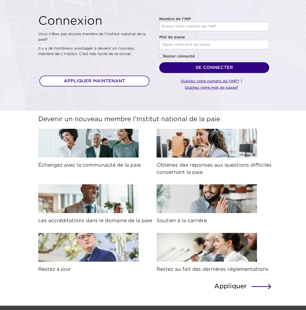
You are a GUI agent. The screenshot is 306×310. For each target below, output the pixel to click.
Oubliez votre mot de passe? (211, 87)
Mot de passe (172, 37)
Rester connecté (179, 56)
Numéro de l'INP (175, 19)
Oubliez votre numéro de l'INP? (210, 81)
